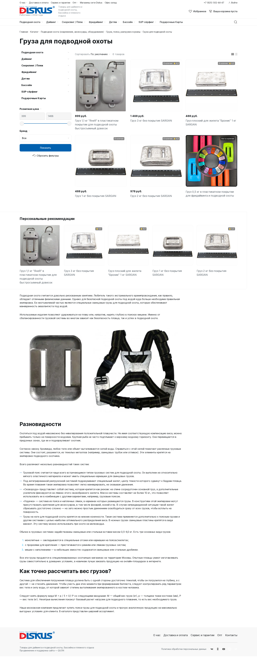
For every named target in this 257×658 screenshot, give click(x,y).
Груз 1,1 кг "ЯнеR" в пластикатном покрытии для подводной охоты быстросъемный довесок (96, 124)
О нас (156, 635)
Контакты (231, 635)
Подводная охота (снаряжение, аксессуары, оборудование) (72, 32)
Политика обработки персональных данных (183, 649)
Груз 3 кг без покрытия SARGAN (151, 120)
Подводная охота (32, 52)
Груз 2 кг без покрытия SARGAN (151, 195)
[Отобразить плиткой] (232, 54)
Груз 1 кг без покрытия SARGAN (95, 195)
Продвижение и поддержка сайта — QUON (42, 650)
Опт (219, 635)
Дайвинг (26, 58)
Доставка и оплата (175, 635)
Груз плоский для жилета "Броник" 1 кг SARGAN (211, 122)
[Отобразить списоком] (236, 54)
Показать (45, 147)
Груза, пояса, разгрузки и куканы (123, 32)
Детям (25, 78)
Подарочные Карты (33, 98)
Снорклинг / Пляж (32, 65)
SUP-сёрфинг (29, 91)
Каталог (34, 32)
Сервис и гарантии (202, 635)
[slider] (22, 123)
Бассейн (26, 85)
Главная (24, 32)
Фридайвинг (29, 72)
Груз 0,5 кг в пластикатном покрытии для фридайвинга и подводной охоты (210, 193)
